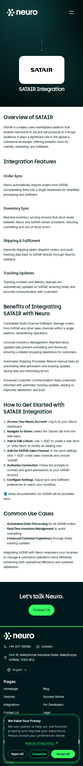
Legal (46, 712)
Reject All (17, 754)
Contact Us (11, 712)
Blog (46, 689)
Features (9, 697)
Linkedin (47, 646)
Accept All (63, 754)
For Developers (53, 705)
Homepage (11, 689)
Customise (39, 754)
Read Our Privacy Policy (39, 743)
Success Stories (53, 697)
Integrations (11, 705)
